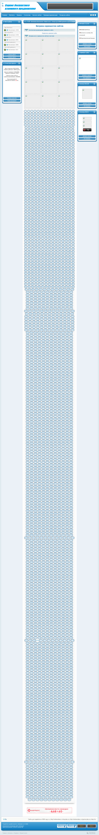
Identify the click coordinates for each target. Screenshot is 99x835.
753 (63, 243)
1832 (67, 473)
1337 (55, 362)
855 (53, 262)
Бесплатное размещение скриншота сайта (41, 30)
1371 (47, 370)
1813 (39, 470)
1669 (39, 437)
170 (70, 138)
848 (29, 262)
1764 (35, 459)
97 (26, 127)
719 (49, 238)
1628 (67, 427)
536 (39, 205)
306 (73, 162)
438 (63, 186)
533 (29, 205)
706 (56, 235)
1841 (55, 475)
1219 (63, 335)
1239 (47, 340)
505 (36, 200)
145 (36, 135)
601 (56, 216)
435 (53, 186)
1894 (27, 489)
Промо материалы (11, 100)
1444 (51, 386)
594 (32, 216)
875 (70, 265)
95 (70, 124)
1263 (47, 346)
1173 (30, 327)
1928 (67, 494)
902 (59, 270)
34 (28, 116)
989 (49, 286)
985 (36, 286)
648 (63, 224)
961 (56, 281)
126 (73, 130)
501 (73, 197)
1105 (69, 311)
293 (29, 162)
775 (36, 248)
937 (26, 278)
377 (59, 176)
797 (59, 251)
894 (32, 270)
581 (39, 213)
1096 (34, 311)
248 (29, 154)
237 (43, 151)
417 (43, 184)
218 (29, 149)
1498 (27, 400)
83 (31, 124)
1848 (35, 478)
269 (49, 157)
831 (73, 257)
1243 (63, 340)
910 (36, 273)
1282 (27, 351)
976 (56, 284)
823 (46, 257)
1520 (67, 402)
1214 (43, 335)
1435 (63, 383)
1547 (31, 410)
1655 (31, 435)
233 (29, 151)
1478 (43, 394)
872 (59, 265)
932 (59, 275)
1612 (51, 424)
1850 (43, 478)
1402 (27, 378)
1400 (67, 375)
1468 (51, 392)
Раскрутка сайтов (65, 15)
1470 (59, 392)
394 (66, 178)
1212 (35, 335)
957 (43, 281)
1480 (51, 394)
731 (39, 240)
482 (59, 194)
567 (43, 211)
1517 (55, 402)
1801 (39, 467)
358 (46, 173)
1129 (61, 316)
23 (44, 113)
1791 (47, 464)
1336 (51, 362)
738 (63, 240)
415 (36, 184)
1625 (55, 427)
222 (43, 149)
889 (66, 267)
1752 (35, 456)
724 (66, 238)
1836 (35, 475)
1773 (71, 459)
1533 (71, 405)
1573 (39, 416)
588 (63, 213)
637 (26, 224)
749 (49, 243)
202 (26, 146)
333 (63, 167)
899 (49, 270)
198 (63, 143)
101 (39, 127)
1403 (31, 378)
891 (73, 267)
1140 (53, 319)
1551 (47, 410)
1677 (71, 437)
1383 (47, 373)
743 (29, 243)
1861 (39, 481)
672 (43, 230)
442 (26, 189)
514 (66, 200)
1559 (31, 413)
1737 (71, 451)
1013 (39, 292)
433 (46, 186)
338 (29, 170)
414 (32, 184)
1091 (63, 308)
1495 (63, 397)
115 (36, 130)
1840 (51, 475)
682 (26, 232)
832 (26, 259)
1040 (51, 297)
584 (49, 213)
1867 (63, 481)
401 (39, 181)
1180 (57, 327)
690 (53, 232)
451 (56, 189)
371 (39, 176)
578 (29, 213)
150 (53, 135)
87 (44, 124)
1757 (55, 456)
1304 (67, 354)
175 (36, 140)
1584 (35, 419)
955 (36, 281)
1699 (63, 443)
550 (36, 208)
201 (73, 143)
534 (32, 205)
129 (32, 132)
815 (69, 254)
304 (66, 162)
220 (36, 149)
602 (59, 216)
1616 (67, 424)
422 (59, 184)
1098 (42, 311)
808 (46, 254)
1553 (55, 410)
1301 (55, 354)
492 (43, 197)
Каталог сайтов (37, 15)
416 (39, 184)
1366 (27, 370)
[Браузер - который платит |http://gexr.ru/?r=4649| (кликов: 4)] (66, 73)
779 (49, 248)
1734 (59, 451)
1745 (55, 454)
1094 (26, 311)
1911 (47, 491)
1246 (27, 343)
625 (36, 221)
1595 (31, 421)
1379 (31, 373)
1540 (51, 408)
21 (38, 113)
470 (70, 192)
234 (32, 151)
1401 (71, 375)
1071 (31, 305)
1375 (63, 370)
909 (32, 273)
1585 (39, 419)
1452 (35, 389)
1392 (35, 375)
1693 (39, 443)
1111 (42, 313)
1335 (47, 362)
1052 (51, 300)
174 (32, 140)
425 (70, 184)
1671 (47, 437)
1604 (67, 421)
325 (36, 167)
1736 (67, 451)
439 (66, 186)
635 (70, 221)
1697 (55, 443)
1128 (57, 316)
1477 (39, 394)
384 (32, 178)
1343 (31, 365)
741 (73, 240)
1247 (31, 343)
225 (53, 149)
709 (66, 235)
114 (32, 130)
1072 (35, 305)
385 (36, 178)
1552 (51, 410)
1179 (53, 327)
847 (26, 262)
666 (73, 227)
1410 (59, 378)
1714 (27, 448)
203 (29, 146)
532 (26, 205)
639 (32, 224)
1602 (59, 421)
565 (36, 211)
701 (39, 235)
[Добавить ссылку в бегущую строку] (27, 22)
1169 (65, 324)
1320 (35, 359)
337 (26, 170)
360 (53, 173)
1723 (63, 448)
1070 (27, 305)
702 (43, 235)
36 (35, 116)
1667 (31, 437)
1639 (63, 429)
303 (63, 162)
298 (46, 162)
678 (63, 230)
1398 (59, 375)
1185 (26, 329)
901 (56, 270)
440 (70, 186)
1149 (38, 321)
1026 (43, 294)
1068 (67, 302)
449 (49, 189)
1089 (55, 308)
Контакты (12, 15)
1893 (71, 486)
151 (56, 135)
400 (36, 181)
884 (49, 267)
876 (73, 265)
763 (46, 246)
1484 (67, 394)
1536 (35, 408)
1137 (42, 319)
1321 (39, 359)
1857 (71, 478)
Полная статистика (12, 98)
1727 (31, 451)
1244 (67, 340)
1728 (35, 451)
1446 (59, 386)
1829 (55, 473)
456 (73, 189)
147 (43, 135)
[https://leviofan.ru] (87, 126)
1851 (47, 478)
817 (26, 257)
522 (43, 203)
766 (56, 246)
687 (43, 232)
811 (56, 254)
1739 (31, 454)
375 (53, 176)
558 (63, 208)
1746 (59, 454)
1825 (39, 473)
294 (32, 162)
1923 (47, 494)
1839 (47, 475)
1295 (31, 354)
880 (36, 267)
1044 (67, 297)
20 (35, 113)
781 (56, 248)
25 (51, 113)
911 (39, 273)
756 (73, 243)
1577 (55, 416)
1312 (51, 356)
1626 (59, 427)
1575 (47, 416)
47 (70, 116)
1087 (47, 308)
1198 (27, 332)
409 (66, 181)
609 (32, 219)
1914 (59, 491)
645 (53, 224)
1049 (39, 300)
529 (66, 203)
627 (43, 221)
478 (46, 194)
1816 (51, 470)
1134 (30, 319)
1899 (47, 489)
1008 (68, 289)
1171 (72, 324)
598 (46, 216)
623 (29, 221)
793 (46, 251)
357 (43, 173)
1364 (67, 367)
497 (59, 197)
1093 (71, 308)
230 (70, 149)
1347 (47, 365)
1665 (71, 435)
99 (32, 127)
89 (51, 124)
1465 (39, 392)
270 (53, 157)
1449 (71, 386)
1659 (47, 435)
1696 (51, 443)
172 (26, 140)
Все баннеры (87, 105)
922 (26, 275)
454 (66, 189)
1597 (39, 421)
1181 (61, 327)
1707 (47, 446)
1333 (39, 362)
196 (56, 143)
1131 (69, 316)
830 (70, 257)
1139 (49, 319)
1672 (51, 437)
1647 (47, 432)
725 (70, 238)
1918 (27, 494)
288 (63, 159)
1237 (39, 340)
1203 (47, 332)
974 (49, 284)
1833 (71, 473)
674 (49, 230)
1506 (59, 400)
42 (54, 116)
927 (43, 275)
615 (53, 219)
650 (70, 224)
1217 (55, 335)
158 (29, 138)
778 (46, 248)
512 (59, 200)
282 (43, 159)
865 (36, 265)
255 (53, 154)
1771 (63, 459)
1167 (57, 324)
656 (39, 227)
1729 (39, 451)
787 (26, 251)
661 (56, 227)
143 (29, 135)
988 (46, 286)
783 (63, 248)
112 (26, 130)
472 (26, 194)
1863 (47, 481)
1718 (43, 448)
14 (66, 111)
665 (70, 227)
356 (39, 173)
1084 (35, 308)
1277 (55, 348)
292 (26, 162)
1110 (38, 313)
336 (73, 167)
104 (49, 127)
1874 (43, 483)
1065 (55, 302)
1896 (35, 489)
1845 (71, 475)
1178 (49, 327)
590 (70, 213)
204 (32, 146)
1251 (47, 343)
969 (32, 284)
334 (66, 167)
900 (53, 270)
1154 (57, 321)
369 (32, 176)
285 (53, 159)
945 (53, 278)
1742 (43, 454)
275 (70, 157)
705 (53, 235)
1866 (59, 481)
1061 (39, 302)
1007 (64, 289)
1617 (71, 424)
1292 (67, 351)
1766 (43, 459)
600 (53, 216)
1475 (31, 394)
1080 (67, 305)
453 (63, 189)
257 (59, 154)
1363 (63, 367)
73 (51, 122)
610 (36, 219)
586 (56, 213)
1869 (71, 481)
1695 (47, 443)
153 (63, 135)
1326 (59, 359)
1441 (39, 386)
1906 (27, 491)
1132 (72, 316)
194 (49, 143)
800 (70, 251)
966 (73, 281)
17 (25, 113)
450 (53, 189)
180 (53, 140)
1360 (51, 367)
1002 (44, 289)
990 (53, 286)
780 (53, 248)
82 (28, 124)
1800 (35, 467)
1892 (67, 486)
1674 (59, 437)
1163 (42, 324)
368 (29, 176)
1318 (27, 359)
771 (73, 246)
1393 (39, 375)
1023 (31, 294)
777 (43, 248)
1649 (55, 432)
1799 (31, 467)
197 (59, 143)
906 (73, 270)
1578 (59, 416)
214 (66, 146)
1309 (39, 356)
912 (42, 273)
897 (43, 270)
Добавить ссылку (87, 43)
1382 (43, 373)
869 (49, 265)
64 (73, 119)
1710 (59, 446)
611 (39, 219)
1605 (71, 421)
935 (70, 275)
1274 (43, 348)
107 (59, 127)
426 (73, 184)
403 (46, 181)
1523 (31, 405)
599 (49, 216)
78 (66, 122)
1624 (51, 427)
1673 (55, 437)
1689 (71, 440)
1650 (59, 432)
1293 (71, 351)
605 (70, 216)
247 (26, 154)
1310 (43, 356)
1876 (51, 483)
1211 (31, 335)
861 (73, 262)
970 (36, 284)
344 (49, 170)
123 (62, 130)
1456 (51, 389)
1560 (35, 413)
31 (70, 113)
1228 (51, 338)
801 (73, 251)
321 (73, 165)
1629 (71, 427)
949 (66, 278)
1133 (26, 319)
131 (39, 132)
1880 (67, 483)
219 (32, 149)
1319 (31, 359)
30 (66, 113)
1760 (67, 456)
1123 (38, 316)
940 (36, 278)
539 (49, 205)
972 (43, 284)
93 (63, 124)
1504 (51, 400)
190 (36, 143)
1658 (43, 435)
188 (29, 143)
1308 (35, 356)
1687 (63, 440)
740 (70, 240)
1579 (63, 416)
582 (43, 213)
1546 (27, 410)
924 (32, 275)
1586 (43, 419)
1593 (71, 419)
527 (59, 203)
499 (66, 197)
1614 (59, 424)
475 (36, 194)
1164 (45, 324)
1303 (63, 354)
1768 (51, 459)
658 (46, 227)
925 (36, 275)
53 (38, 119)
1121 (30, 316)
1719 (47, 448)
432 (43, 186)
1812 (35, 470)
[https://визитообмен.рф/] (87, 94)
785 (70, 248)
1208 (67, 332)
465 (53, 192)
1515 (47, 402)
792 (43, 251)
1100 (50, 311)
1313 (55, 356)
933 (63, 275)
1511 (31, 402)
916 (56, 273)
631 (56, 221)
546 (73, 205)
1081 (71, 305)
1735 (63, 451)
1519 (63, 402)
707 (59, 235)
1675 (63, 437)
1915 (63, 491)
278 (29, 159)
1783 (63, 462)
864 (32, 265)
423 (63, 184)
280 (36, 159)
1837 (39, 475)
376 (56, 176)
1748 (67, 454)
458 (29, 192)
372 (43, 176)
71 (44, 122)
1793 (55, 464)
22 (41, 113)
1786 (27, 464)
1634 (43, 429)
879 (32, 267)
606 (73, 216)
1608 (35, 424)
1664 (67, 435)
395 (70, 178)
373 (46, 176)
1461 (71, 389)
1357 (39, 367)
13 (63, 111)
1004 (52, 289)
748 (46, 243)
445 (36, 189)
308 (29, 165)
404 (49, 181)
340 (36, 170)
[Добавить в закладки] (93, 15)
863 (29, 265)
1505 (55, 400)
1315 (63, 356)
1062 (43, 302)
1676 (67, 437)
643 (46, 224)
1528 (51, 405)
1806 (59, 467)
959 (49, 281)
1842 (59, 475)
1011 (31, 292)
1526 (43, 405)
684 (32, 232)
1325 (55, 359)
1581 (71, 416)
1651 (63, 432)
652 (26, 227)
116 (39, 130)
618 (63, 219)
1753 (39, 456)
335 (70, 167)
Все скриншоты (87, 77)
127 (26, 132)
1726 (27, 451)
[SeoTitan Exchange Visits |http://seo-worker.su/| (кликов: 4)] (66, 87)
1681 (39, 440)
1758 (59, 456)
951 (73, 278)
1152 (49, 321)
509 (49, 200)
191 (39, 143)
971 (39, 284)
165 (53, 138)
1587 (47, 419)
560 (70, 208)
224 (49, 149)
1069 (71, 302)
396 (73, 178)
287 (59, 159)
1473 (71, 392)
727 (26, 240)
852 (43, 262)
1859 (31, 481)
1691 (31, 443)
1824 (35, 473)
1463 (31, 392)
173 (29, 140)
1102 (57, 311)
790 (36, 251)
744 (32, 243)
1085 (39, 308)
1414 (27, 381)
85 (38, 124)
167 (59, 138)
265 (36, 157)
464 (49, 192)
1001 (40, 289)
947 (59, 278)
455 (70, 189)
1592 (67, 419)
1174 (34, 327)
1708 (51, 446)
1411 (63, 378)
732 (43, 240)
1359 (47, 367)
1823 (31, 473)
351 (73, 170)
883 (46, 267)
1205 (55, 332)
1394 (43, 375)
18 (28, 113)
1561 (39, 413)
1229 (55, 338)
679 (66, 230)
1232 (67, 338)
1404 (35, 378)
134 (49, 132)
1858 (27, 481)
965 (70, 281)
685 (36, 232)
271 (56, 157)
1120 (26, 316)
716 (39, 238)
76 (60, 122)
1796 (67, 464)
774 (32, 248)
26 (54, 113)
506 (39, 200)
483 (63, 194)
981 (73, 284)
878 (29, 267)
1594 (27, 421)
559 (66, 208)
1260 (35, 346)
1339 (63, 362)
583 (46, 213)
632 (59, 221)
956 (39, 281)
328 (46, 167)
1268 (67, 346)
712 (26, 238)
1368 (35, 370)
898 (46, 270)
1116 (61, 313)
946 (56, 278)
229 (66, 149)
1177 (45, 327)
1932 (35, 497)
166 (56, 138)
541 (56, 205)
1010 (27, 292)
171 (73, 138)
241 (56, 151)
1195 (65, 329)
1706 (43, 446)
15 (70, 111)
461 (39, 192)
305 (70, 162)
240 (53, 151)
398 (29, 181)
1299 (47, 354)
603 (63, 216)
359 (49, 173)
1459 (63, 389)
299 (49, 162)
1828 (51, 473)
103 (46, 127)
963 (63, 281)
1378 (27, 373)
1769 (55, 459)
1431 (47, 383)
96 (73, 124)
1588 (51, 419)
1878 (59, 483)
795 (53, 251)
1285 (39, 351)
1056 (67, 300)
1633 (39, 429)
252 (43, 154)
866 (39, 265)
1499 (31, 400)
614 (49, 219)
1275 (47, 348)
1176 (42, 327)
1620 (35, 427)
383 (29, 178)
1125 (45, 316)
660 (53, 227)
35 (31, 116)
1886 (43, 486)
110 (69, 127)
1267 (63, 346)
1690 (27, 443)
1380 (35, 373)
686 (39, 232)
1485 (71, 394)
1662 (59, 435)
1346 (43, 365)
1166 (53, 324)
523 (46, 203)
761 (39, 246)
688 (46, 232)
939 (32, 278)
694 (66, 232)
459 (32, 192)
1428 (35, 383)
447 (43, 189)
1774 (27, 462)
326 (39, 167)
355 (36, 173)
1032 (67, 294)
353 (29, 173)
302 (59, 162)
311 (39, 165)
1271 (31, 348)
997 (26, 289)
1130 (65, 316)
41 (51, 116)
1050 (43, 300)
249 (32, 154)
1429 (39, 383)
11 (57, 111)
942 (43, 278)
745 (36, 243)
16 (73, 111)
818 (29, 257)
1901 (55, 489)
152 (59, 135)
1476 (35, 394)
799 (66, 251)
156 (73, 135)
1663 (63, 435)
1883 (31, 486)
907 (26, 273)
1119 (72, 313)
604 (66, 216)
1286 (43, 351)
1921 (39, 494)
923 (29, 275)
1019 (63, 292)
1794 (59, 464)
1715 (31, 448)
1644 (35, 432)
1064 (51, 302)
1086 (43, 308)
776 (39, 248)
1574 (43, 416)
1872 (35, 483)
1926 (59, 494)
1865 (55, 481)
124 (66, 130)
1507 (63, 400)
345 (53, 170)
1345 (39, 365)
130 (36, 132)
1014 (43, 292)
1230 (59, 338)
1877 (55, 483)
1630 (27, 429)
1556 (67, 410)
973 (46, 284)
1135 (34, 319)
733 (46, 240)
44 (60, 116)
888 (63, 267)
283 (46, 159)
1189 (42, 329)
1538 (43, 408)
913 (46, 273)
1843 (63, 475)
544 (66, 205)
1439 (31, 386)
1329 (71, 359)
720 (53, 238)
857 (59, 262)
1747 (63, 454)
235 (36, 151)
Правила (19, 15)
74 (54, 122)
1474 (27, 394)
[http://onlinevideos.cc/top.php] (87, 130)
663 (63, 227)
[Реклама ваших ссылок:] (87, 64)
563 (29, 211)
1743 (47, 454)
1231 (63, 338)
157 (26, 138)
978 (63, 284)
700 (36, 235)
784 (66, 248)
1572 (35, 416)
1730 (43, 451)
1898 (43, 489)
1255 (63, 343)
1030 (59, 294)
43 (57, 116)
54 (41, 119)
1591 (63, 419)
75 (57, 122)
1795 (63, 464)
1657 (39, 435)
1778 (43, 462)
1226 (43, 338)
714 (32, 238)
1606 (27, 424)
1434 (59, 383)
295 (36, 162)
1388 (67, 373)
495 (53, 197)
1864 (51, 481)
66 (28, 122)
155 (70, 135)
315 (53, 165)
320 (69, 165)
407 (59, 181)
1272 (35, 348)
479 (49, 194)
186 (73, 140)
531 (73, 203)
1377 (71, 370)
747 (43, 243)
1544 (67, 408)
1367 (31, 370)
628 (46, 221)
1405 (39, 378)
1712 (67, 446)
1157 (69, 321)
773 (29, 248)
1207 (63, 332)
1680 (35, 440)
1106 (73, 311)
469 (66, 192)
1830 (59, 473)
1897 (39, 489)
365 (70, 173)
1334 (43, 362)
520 (36, 203)
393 (63, 178)
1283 (31, 351)
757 (26, 246)
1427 (31, 383)
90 (54, 124)
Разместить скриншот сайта (49, 33)
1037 (39, 297)
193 (46, 143)
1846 (27, 478)
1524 (35, 405)
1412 (67, 378)
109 (66, 127)
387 (43, 178)
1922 (43, 494)
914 (49, 273)
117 (42, 130)
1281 (71, 348)
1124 (42, 316)
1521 (71, 402)
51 (31, 119)
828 (63, 257)
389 (49, 178)
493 (46, 197)
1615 (63, 424)
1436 (67, 383)
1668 (35, 437)
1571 (31, 416)
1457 (55, 389)
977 (59, 284)
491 (39, 197)
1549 (39, 410)
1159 (26, 324)
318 (63, 165)
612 (42, 219)
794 (49, 251)
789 (32, 251)
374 (49, 176)
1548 (35, 410)
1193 (57, 329)
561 (73, 208)
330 (53, 167)
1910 (43, 491)
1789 (39, 464)
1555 (63, 410)
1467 (47, 392)
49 (25, 119)
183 (63, 140)
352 (26, 173)
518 (29, 203)
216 (73, 146)
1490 (43, 397)
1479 (47, 394)
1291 (63, 351)
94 (66, 124)
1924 (51, 494)
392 (59, 178)
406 (56, 181)
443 (29, 189)
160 (36, 138)
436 (56, 186)
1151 (45, 321)
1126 (49, 316)
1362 (59, 367)
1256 (67, 343)
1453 (39, 389)
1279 (63, 348)
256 (56, 154)
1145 (72, 319)
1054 (59, 300)
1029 (55, 294)
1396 (51, 375)
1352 (67, 365)
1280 (67, 348)
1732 (51, 451)
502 (26, 200)
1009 (72, 289)
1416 (35, 381)
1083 (31, 308)
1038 (43, 297)
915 (53, 273)
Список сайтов (12, 54)
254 (49, 154)
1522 (27, 405)
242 (59, 151)
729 (32, 240)
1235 (31, 340)
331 (56, 167)
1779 (47, 462)
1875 (47, 483)
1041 (55, 297)
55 (44, 119)
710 (70, 235)
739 (66, 240)
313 (46, 165)
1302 (59, 354)
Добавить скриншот (87, 75)
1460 (67, 389)
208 (46, 146)
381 (73, 176)
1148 (34, 321)
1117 (65, 313)
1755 (47, 456)
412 (26, 184)
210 (53, 146)
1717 (39, 448)
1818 (59, 470)
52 (35, 119)
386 (39, 178)
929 (49, 275)
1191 (49, 329)
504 (32, 200)
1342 (27, 365)
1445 (55, 386)
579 (32, 213)
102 (42, 127)
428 (29, 186)
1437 (71, 383)
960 (53, 281)
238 (46, 151)
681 (73, 230)
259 (66, 154)
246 (73, 151)
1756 (51, 456)
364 (66, 173)
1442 (43, 386)
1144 (69, 319)
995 (70, 286)
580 (36, 213)
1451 (31, 389)
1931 (31, 497)
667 (26, 230)
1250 (43, 343)
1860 (35, 481)
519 (32, 203)
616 (56, 219)
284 (49, 159)
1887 (47, 486)
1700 (67, 443)
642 (43, 224)
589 (66, 213)
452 (59, 189)
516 (73, 200)
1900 (51, 489)
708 (63, 235)
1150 (42, 321)
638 (29, 224)
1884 (35, 486)
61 (63, 119)
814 (66, 254)
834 (32, 259)
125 (69, 130)
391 (56, 178)
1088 (51, 308)
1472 (67, 392)
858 (63, 262)
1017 (55, 292)
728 (29, 240)
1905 (71, 489)
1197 (72, 329)
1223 (31, 338)
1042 (59, 297)
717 (43, 238)
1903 (63, 489)
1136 (38, 319)
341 (39, 170)
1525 (39, 405)
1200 (35, 332)
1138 (45, 319)
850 (36, 262)
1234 (27, 340)
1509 (71, 400)
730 (36, 240)
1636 (51, 429)
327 (43, 167)
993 (63, 286)
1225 (39, 338)
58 (54, 119)
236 (39, 151)
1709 (55, 446)
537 (43, 205)
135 (53, 132)
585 (53, 213)
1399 (63, 375)
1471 (63, 392)
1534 (27, 408)
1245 (71, 340)
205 (36, 146)
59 (57, 119)
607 (26, 219)
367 (26, 176)
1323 (47, 359)
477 (43, 194)
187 (26, 143)
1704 (35, 446)
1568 (67, 413)
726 (73, 238)
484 (66, 194)
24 (47, 113)
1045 (71, 297)
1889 (55, 486)
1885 (39, 486)
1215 (47, 335)
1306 (27, 356)
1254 (59, 343)
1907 (31, 491)
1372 (51, 370)
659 (49, 227)
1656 (35, 435)
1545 (71, 408)
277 (26, 159)
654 (32, 227)
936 (73, 275)
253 (46, 154)
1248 (35, 343)
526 (56, 203)
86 (41, 124)
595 (36, 216)
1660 (51, 435)
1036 (35, 297)
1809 (71, 467)
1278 (59, 348)
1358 (43, 367)
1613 (55, 424)
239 (49, 151)
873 (63, 265)
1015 (47, 292)
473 (29, 194)
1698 (59, 443)
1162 (38, 324)
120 (52, 130)
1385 (55, 373)
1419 (47, 381)
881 (39, 267)
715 (36, 238)
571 (56, 211)
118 (46, 130)
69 (38, 122)
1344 (35, 365)
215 (69, 146)
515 (69, 200)
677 (59, 230)
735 (53, 240)
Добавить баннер (87, 103)
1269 (71, 346)
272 (59, 157)
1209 (71, 332)
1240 (51, 340)
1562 (43, 413)
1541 (55, 408)
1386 (59, 373)
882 (43, 267)
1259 (31, 346)
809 (49, 254)
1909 (39, 491)
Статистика (27, 15)
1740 (35, 454)
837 (43, 259)
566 (39, 211)
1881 (71, 483)
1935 (47, 497)
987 (43, 286)
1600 (51, 421)
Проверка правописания (50, 15)
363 (63, 173)
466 (56, 192)
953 (29, 281)
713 (29, 238)
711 (73, 235)
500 (70, 197)
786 (73, 248)
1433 (55, 383)
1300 (51, 354)
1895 (31, 489)
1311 (47, 356)
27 (57, 113)
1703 (31, 446)
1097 (38, 311)
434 (49, 186)
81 (25, 124)
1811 (31, 470)
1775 (31, 462)
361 (56, 173)
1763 (31, 459)
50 (28, 119)
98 (29, 127)
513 (63, 200)
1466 (43, 392)
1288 (51, 351)
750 (53, 243)
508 (46, 200)
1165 (49, 324)
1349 (55, 365)
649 (66, 224)
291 (73, 159)
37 (38, 116)
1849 (39, 478)
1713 (71, 446)
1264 (51, 346)
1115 (57, 313)
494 (49, 197)
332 (59, 167)
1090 (59, 308)
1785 (71, 462)
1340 (67, 362)
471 (73, 192)
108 (63, 127)
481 (56, 194)
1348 (51, 365)
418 (46, 184)
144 (32, 135)
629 (49, 221)
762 (43, 246)
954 (32, 281)
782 (59, 248)
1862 (43, 481)
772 (26, 248)
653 (29, 227)
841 (56, 259)
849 (32, 262)
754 (66, 243)
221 (39, 149)
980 (70, 284)
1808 (67, 467)
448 (46, 189)
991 (56, 286)
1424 (67, 381)
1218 (59, 335)
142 (26, 135)
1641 (71, 429)
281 (39, 159)
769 (66, 246)
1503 (47, 400)
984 (32, 286)
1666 (27, 437)
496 (56, 197)
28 (60, 113)
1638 (59, 429)
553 (46, 208)
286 (56, 159)
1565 (55, 413)
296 (39, 162)
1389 (71, 373)
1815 (47, 470)
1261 (39, 346)
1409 (55, 378)
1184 (72, 327)
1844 (67, 475)
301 (56, 162)
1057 (71, 300)
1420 (51, 381)
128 (29, 132)
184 (66, 140)
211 (56, 146)
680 (70, 230)
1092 (67, 308)
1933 (39, 497)
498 (63, 197)
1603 (63, 421)
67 (31, 122)
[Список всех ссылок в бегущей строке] (29, 22)
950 (70, 278)
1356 (35, 367)
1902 (59, 489)
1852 (51, 478)
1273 (39, 348)
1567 (63, 413)
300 (53, 162)
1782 (59, 462)
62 (66, 119)
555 (53, 208)
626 (39, 221)
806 (39, 254)
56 (47, 119)
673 (46, 230)
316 (56, 165)
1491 (47, 397)
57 (51, 119)
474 (32, 194)
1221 (71, 335)
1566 (59, 413)
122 (59, 130)
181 (56, 140)
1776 (35, 462)
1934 (43, 497)
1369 (39, 370)
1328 (67, 359)
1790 (43, 464)
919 (66, 273)
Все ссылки (87, 46)
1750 (27, 456)
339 (32, 170)
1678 (27, 440)
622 (26, 221)
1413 (71, 378)
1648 (51, 432)
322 (26, 167)
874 (66, 265)
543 (63, 205)
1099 (46, 311)
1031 (63, 294)
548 (29, 208)
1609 (39, 424)
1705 (39, 446)
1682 (43, 440)
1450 (27, 389)
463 (46, 192)
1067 (63, 302)
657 (43, 227)
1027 (47, 294)
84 (35, 124)
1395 (47, 375)
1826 (43, 473)
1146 (26, 321)
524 (49, 203)
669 (32, 230)
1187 (34, 329)
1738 (27, 454)
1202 (43, 332)
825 (53, 257)
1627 (63, 427)
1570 (27, 416)
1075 (47, 305)
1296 (35, 354)
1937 (55, 497)
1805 (55, 467)
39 (44, 116)
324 (32, 167)
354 (32, 173)
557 (59, 208)
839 (49, 259)
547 (26, 208)
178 (46, 140)
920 (69, 273)
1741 (39, 454)
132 (43, 132)
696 (73, 232)
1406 (43, 378)
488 (29, 197)
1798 (27, 467)
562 (26, 211)
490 (36, 197)
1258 (27, 346)
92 (60, 124)
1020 (67, 292)
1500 (35, 400)
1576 (51, 416)
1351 (63, 365)
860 (70, 262)
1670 (43, 437)
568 (46, 211)
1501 (39, 400)
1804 (51, 467)
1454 (43, 389)
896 (39, 270)
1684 (51, 440)
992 (59, 286)
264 (32, 157)
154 (66, 135)
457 (26, 192)
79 (70, 122)
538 (46, 205)
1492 (51, 397)
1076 (51, 305)
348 (63, 170)
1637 (55, 429)
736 (56, 240)
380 (70, 176)
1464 (35, 392)
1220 (67, 335)
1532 (67, 405)
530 (70, 203)
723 (63, 238)
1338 (59, 362)
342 (43, 170)
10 (54, 111)
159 (32, 138)
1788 (35, 464)
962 (59, 281)
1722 (59, 448)
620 (69, 219)
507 (43, 200)
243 (63, 151)
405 (53, 181)
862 (26, 265)
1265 (55, 346)
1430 (43, 383)
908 (29, 273)
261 (73, 154)
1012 (35, 292)
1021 (71, 292)
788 (29, 251)
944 (49, 278)
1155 (61, 321)
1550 (43, 410)
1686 (59, 440)
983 (29, 286)
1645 (39, 432)
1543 (63, 408)
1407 (47, 378)
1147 (30, 321)
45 (63, 116)
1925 (55, 494)
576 (73, 211)
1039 (47, 297)
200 (70, 143)
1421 (55, 381)
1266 (59, 346)
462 (43, 192)
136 (56, 132)
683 (29, 232)
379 (66, 176)
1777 (39, 462)
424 (66, 184)
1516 (51, 402)
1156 (65, 321)
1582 (27, 419)
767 (59, 246)
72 (47, 122)
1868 (67, 481)
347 (59, 170)
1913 (55, 491)
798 (63, 251)
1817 (55, 470)
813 (63, 254)
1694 (43, 443)
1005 (56, 289)
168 (63, 138)
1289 (55, 351)
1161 (34, 324)
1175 (38, 327)
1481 (55, 394)
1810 (27, 470)
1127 (53, 316)
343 (46, 170)
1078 (59, 305)
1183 (69, 327)
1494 (59, 397)
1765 (39, 459)
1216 (51, 335)
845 (70, 259)
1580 (67, 416)
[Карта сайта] (95, 15)
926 (39, 275)
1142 (61, 319)
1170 (69, 324)
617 (59, 219)
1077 (55, 305)
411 (73, 181)
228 (63, 149)
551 (39, 208)
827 (59, 257)
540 (53, 205)
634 (66, 221)
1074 (43, 305)
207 (43, 146)
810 (53, 254)
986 (39, 286)
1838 (43, 475)
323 (29, 167)
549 (32, 208)
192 (43, 143)
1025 (39, 294)
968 (29, 284)
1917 (71, 491)
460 (36, 192)
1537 (39, 408)
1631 (31, 429)
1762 (27, 459)
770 (70, 246)
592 (26, 216)
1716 (35, 448)
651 (73, 224)
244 (66, 151)
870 (53, 265)
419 (49, 184)
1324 (51, 359)
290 (70, 159)
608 (29, 219)
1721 (55, 448)
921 (73, 273)
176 (39, 140)
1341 (71, 362)
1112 (46, 313)
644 (49, 224)
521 (39, 203)
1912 (51, 491)
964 (66, 281)
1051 (47, 300)
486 (73, 194)
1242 (59, 340)
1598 (43, 421)
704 (49, 235)
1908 (35, 491)
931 (56, 275)
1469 (55, 392)
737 (59, 240)
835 (36, 259)
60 (60, 119)
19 (31, 113)
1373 (55, 370)
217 (26, 149)
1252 (51, 343)
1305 (71, 354)
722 (59, 238)
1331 (31, 362)
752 (59, 243)
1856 (67, 478)
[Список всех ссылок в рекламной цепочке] (3, 6)
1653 (71, 432)
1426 (27, 383)
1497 (71, 397)
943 (46, 278)
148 (46, 135)
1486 (27, 397)
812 (59, 254)
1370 (43, 370)
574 (66, 211)
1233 (71, 338)
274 (66, 157)
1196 (69, 329)
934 (66, 275)
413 (29, 184)
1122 (34, 316)
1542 (59, 408)
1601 (55, 421)
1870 (27, 483)
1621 (39, 427)
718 (46, 238)
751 (56, 243)
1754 (43, 456)
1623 (47, 427)
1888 (51, 486)
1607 (31, 424)
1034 (27, 297)
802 (26, 254)
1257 (71, 343)
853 (46, 262)
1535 (31, 408)
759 (32, 246)
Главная (4, 15)
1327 (63, 359)
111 (72, 127)
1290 (59, 351)
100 (36, 127)
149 (49, 135)
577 (26, 213)
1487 (31, 397)
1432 (51, 383)
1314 (59, 356)
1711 (63, 446)
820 (36, 257)
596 (39, 216)
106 (56, 127)
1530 (59, 405)
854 (49, 262)
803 (29, 254)
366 (73, 173)
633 (63, 221)
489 (32, 197)
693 (63, 232)
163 (46, 138)
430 (36, 186)
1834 (27, 475)
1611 (47, 424)
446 (39, 189)
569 (49, 211)
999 (33, 289)
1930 (27, 497)
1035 (31, 297)
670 (36, 230)
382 (26, 178)
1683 (47, 440)
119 (49, 130)
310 (36, 165)
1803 (47, 467)
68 (35, 122)
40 (47, 116)
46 (66, 116)
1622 (43, 427)
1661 (55, 435)
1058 (27, 302)
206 (39, 146)
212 (59, 146)
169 (66, 138)
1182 (65, 327)
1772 (67, 459)
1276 (51, 348)
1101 (53, 311)
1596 (35, 421)
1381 (39, 373)
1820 (67, 470)
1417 (39, 381)
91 (57, 124)
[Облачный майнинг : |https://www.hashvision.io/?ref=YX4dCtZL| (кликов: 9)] (49, 101)
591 (73, 213)
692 (59, 232)
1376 (67, 370)
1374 (59, 370)
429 (32, 186)
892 (26, 270)
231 (73, 149)
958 (46, 281)
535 (36, 205)
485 (70, 194)
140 (70, 132)
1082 (27, 308)
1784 (67, 462)
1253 (55, 343)
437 (59, 186)
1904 (67, 489)
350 (70, 170)
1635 (47, 429)
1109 (34, 313)
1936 (51, 497)
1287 (47, 351)
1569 (71, 413)
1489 (39, 397)
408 (63, 181)
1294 (27, 354)
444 (32, 189)
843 (63, 259)
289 (66, 159)
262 (26, 157)
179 (49, 140)
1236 (35, 340)
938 (29, 278)
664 (66, 227)
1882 (27, 486)
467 (59, 192)
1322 (43, 359)
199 (66, 143)
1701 (71, 443)
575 (70, 211)
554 (49, 208)
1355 (31, 367)
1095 (30, 311)
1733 (55, 451)
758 (29, 246)
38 (41, 116)
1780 (51, 462)
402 (43, 181)
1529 (55, 405)
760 (36, 246)
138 (63, 132)
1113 (49, 313)
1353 (71, 365)
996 (73, 286)
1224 (35, 338)
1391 (31, 375)
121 (56, 130)
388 (46, 178)
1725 (71, 448)
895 (36, 270)
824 (49, 257)
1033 (71, 294)
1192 (53, 329)
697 (26, 235)
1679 (31, 440)
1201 (39, 332)
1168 (61, 324)
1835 (31, 475)
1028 (51, 294)
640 (36, 224)
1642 (27, 432)
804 (32, 254)
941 (39, 278)
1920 (35, 494)
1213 (39, 335)
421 (56, 184)
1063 (47, 302)
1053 (55, 300)
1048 (35, 300)
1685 (55, 440)
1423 (63, 381)
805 (36, 254)
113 (29, 130)
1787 (31, 464)
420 (53, 184)
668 (29, 230)
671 (39, 230)
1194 (61, 329)
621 (73, 219)
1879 (63, 483)
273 (63, 157)
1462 (27, 392)
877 (26, 267)
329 (49, 167)
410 (70, 181)
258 (63, 154)
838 (46, 259)
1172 (26, 327)
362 (59, 173)
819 (32, 257)
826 (56, 257)
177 (43, 140)
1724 (67, 448)
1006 (60, 289)
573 (63, 211)
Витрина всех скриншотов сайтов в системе (41, 36)
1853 (55, 478)
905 (70, 270)
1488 (35, 397)
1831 (63, 473)
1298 (43, 354)
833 (29, 259)
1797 (71, 464)
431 (39, 186)
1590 (59, 419)
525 (53, 203)
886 (56, 267)
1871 (31, 483)
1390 (27, 375)
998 (29, 289)
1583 (31, 419)
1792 (51, 464)
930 (53, 275)
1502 (43, 400)
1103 (61, 311)
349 (66, 170)
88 (47, 124)
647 (59, 224)
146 (39, 135)
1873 (39, 483)
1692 (35, 443)
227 (59, 149)
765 (53, 246)
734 (49, 240)
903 (63, 270)
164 (49, 138)
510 (53, 200)
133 (46, 132)
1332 (35, 362)
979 (66, 284)
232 (26, 151)
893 (29, 270)
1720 (51, 448)
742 (26, 243)
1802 (43, 467)
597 (43, 216)
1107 (27, 313)
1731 (47, 451)
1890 (59, 486)
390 (53, 178)
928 (46, 275)
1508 (67, 400)
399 (32, 181)
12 (60, 111)
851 (39, 262)
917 (59, 273)
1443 (47, 386)
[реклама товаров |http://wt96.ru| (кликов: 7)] (49, 87)
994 (66, 286)
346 (56, 170)
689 (49, 232)
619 (66, 219)
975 (53, 284)
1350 (59, 365)
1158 (72, 321)
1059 (31, 302)
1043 (63, 297)
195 (53, 143)
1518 (59, 402)
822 (43, 257)
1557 (71, 410)
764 (49, 246)
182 (59, 140)
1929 (71, 494)
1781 (55, 462)
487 (26, 197)
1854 (59, 478)
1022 (27, 294)
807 (43, 254)
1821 (71, 470)
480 (53, 194)
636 (73, 221)
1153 (53, 321)
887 (59, 267)
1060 (35, 302)
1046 (27, 300)
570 (53, 211)
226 (56, 149)
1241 (55, 340)
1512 (35, 402)
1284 (35, 351)
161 (39, 138)
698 (29, 235)
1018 (59, 292)
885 (53, 267)
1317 (71, 356)
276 (73, 157)
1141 (57, 319)
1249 (39, 343)
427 (26, 186)
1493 (55, 397)
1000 (36, 289)
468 (63, 192)
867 (43, 265)
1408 (51, 378)
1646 (43, 432)
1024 (35, 294)
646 (56, 224)
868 (46, 265)
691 (56, 232)
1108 (30, 313)
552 (43, 208)
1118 (68, 313)
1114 (53, 313)
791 (39, 251)
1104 (65, 311)
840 (53, 259)
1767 (47, 459)
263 (29, 157)
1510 (27, 402)
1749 (71, 454)
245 (70, 151)
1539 (47, 408)
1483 (63, 394)
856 (56, 262)
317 (59, 165)
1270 (27, 348)
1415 (31, 381)
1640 (67, 429)
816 (73, 254)
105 (52, 127)
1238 (43, 340)
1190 (45, 329)
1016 (51, 292)
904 (66, 270)
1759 (63, 456)
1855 (63, 478)
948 (63, 278)
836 (39, 259)
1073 (39, 305)
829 (66, 257)
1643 (31, 432)
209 (49, 146)
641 (39, 224)
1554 (59, 410)
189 (32, 143)
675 (53, 230)
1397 (55, 375)
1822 (27, 473)
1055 (63, 300)
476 (39, 194)
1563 (47, 413)
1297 (39, 354)
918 (63, 273)
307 (26, 165)
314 (49, 165)
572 (59, 211)
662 (59, 227)
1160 (30, 324)
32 (73, 113)
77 (63, 122)
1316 (67, 356)
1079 (63, 305)
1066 (59, 302)
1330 (27, 362)
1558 (27, 413)
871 (56, 265)
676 (56, 230)
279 (32, 159)
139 (66, 132)
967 (26, 284)
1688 (67, 440)
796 (56, 251)
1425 (71, 381)
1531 (63, 405)
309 (32, 165)
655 (36, 227)
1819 (63, 470)
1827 (47, 473)
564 (32, 211)
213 (63, 146)
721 (56, 238)
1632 (35, 429)
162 (43, 138)
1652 (67, 432)
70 (41, 122)
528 (63, 203)
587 (59, 213)
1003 (48, 289)
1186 (30, 329)
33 (25, 116)
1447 (63, 386)
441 (73, 186)
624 (32, 221)
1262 (43, 346)
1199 (31, 332)
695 (70, 232)
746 (39, 243)
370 (36, 176)
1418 (43, 381)
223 (46, 149)
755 (70, 243)
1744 (51, 454)
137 (59, 132)
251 (39, 154)
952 (26, 281)
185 (70, 140)
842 (59, 259)
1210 (27, 335)
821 (39, 257)
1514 (43, 402)
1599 (47, 421)
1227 (47, 338)
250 (36, 154)
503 (29, 200)
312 (42, 165)
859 (66, 262)
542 (59, 205)
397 (26, 181)
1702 (27, 446)
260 (70, 154)
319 (66, 165)
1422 (59, 381)
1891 (63, 486)
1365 (71, 367)
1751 (31, 456)
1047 (31, 300)
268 (46, 157)
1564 (51, 413)
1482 (59, 394)
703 (46, 235)
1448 (67, 386)
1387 (63, 373)
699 (32, 235)
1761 (71, 456)
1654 (27, 435)
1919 (31, 494)
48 (73, 116)
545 (70, 205)
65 (25, 122)
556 (56, 208)
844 (66, 259)
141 (73, 132)
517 (26, 203)
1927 (63, 494)
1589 (55, 419)
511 (56, 200)
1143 (65, 319)
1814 (43, 470)
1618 (27, 427)
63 (70, 119)
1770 (59, 459)
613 (46, 219)
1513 (39, 402)
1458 (59, 389)
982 (26, 286)
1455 (47, 389)
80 (73, 122)
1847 (31, 478)
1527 (47, 405)
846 (73, 259)
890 (70, 267)
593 (29, 216)
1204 (51, 332)
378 (63, 176)
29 (63, 113)
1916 (67, 491)
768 (63, 246)
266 (39, 157)
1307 (31, 356)
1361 (55, 367)
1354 (27, 367)
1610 (43, 424)
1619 (31, 427)
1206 (59, 332)
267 (43, 157)
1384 (51, 373)
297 (43, 162)
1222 (27, 338)
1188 (38, 329)
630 (53, 221)
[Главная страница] (91, 15)
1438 (27, 386)
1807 (63, 467)
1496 (67, 397)
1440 (35, 386)
